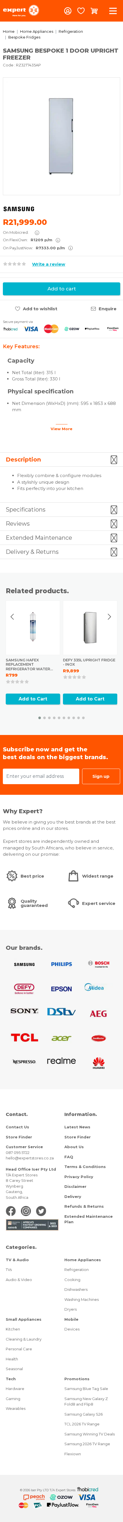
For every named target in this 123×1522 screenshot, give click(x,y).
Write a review (48, 264)
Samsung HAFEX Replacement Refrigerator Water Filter (28, 667)
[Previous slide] (12, 616)
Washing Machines (81, 1299)
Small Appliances (23, 1319)
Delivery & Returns (32, 551)
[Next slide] (109, 616)
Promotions (77, 1378)
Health (12, 1359)
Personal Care (19, 1349)
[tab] (61, 459)
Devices (72, 1329)
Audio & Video (19, 1279)
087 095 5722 (17, 1152)
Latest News (77, 1127)
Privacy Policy (78, 1176)
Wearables (15, 1408)
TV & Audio (17, 1259)
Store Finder (19, 1137)
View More (61, 428)
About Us (74, 1146)
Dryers (70, 1309)
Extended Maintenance (39, 537)
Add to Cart (33, 699)
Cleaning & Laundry (23, 1339)
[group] (61, 136)
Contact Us (17, 1127)
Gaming (13, 1398)
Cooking (72, 1279)
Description (23, 459)
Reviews (18, 523)
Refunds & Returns (84, 1206)
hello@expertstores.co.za (30, 1158)
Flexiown (72, 1454)
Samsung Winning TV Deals (89, 1434)
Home (9, 31)
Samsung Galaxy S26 (83, 1414)
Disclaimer (75, 1186)
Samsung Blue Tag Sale (86, 1388)
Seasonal (14, 1368)
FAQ (68, 1157)
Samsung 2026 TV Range (87, 1443)
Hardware (15, 1388)
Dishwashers (76, 1289)
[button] (39, 718)
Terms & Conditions (85, 1166)
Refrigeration (71, 31)
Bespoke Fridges (24, 37)
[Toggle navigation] (113, 10)
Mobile (71, 1319)
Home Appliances (36, 31)
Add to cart (61, 289)
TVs (9, 1269)
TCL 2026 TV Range (82, 1424)
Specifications (25, 509)
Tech (11, 1378)
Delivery (72, 1196)
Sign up (101, 776)
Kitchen (13, 1329)
